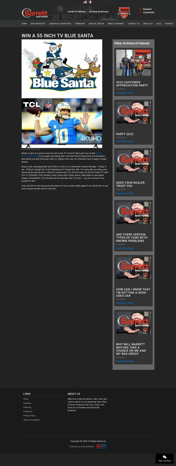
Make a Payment (116, 24)
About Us (148, 24)
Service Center (96, 24)
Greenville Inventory (60, 24)
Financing (80, 24)
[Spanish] (90, 3)
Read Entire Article (125, 93)
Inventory (27, 403)
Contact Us (134, 24)
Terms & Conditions (31, 420)
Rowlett (147, 9)
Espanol (169, 24)
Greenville (148, 12)
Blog (158, 24)
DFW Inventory (38, 24)
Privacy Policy (29, 416)
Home (24, 24)
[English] (85, 3)
